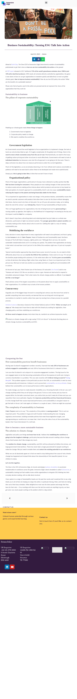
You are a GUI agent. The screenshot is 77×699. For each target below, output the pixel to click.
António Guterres (11, 305)
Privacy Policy (6, 542)
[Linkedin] (7, 692)
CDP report (10, 71)
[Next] (53, 498)
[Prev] (23, 498)
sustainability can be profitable (56, 383)
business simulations (51, 467)
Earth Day (14, 64)
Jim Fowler (54, 269)
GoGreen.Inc (65, 469)
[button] (46, 2)
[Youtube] (12, 692)
